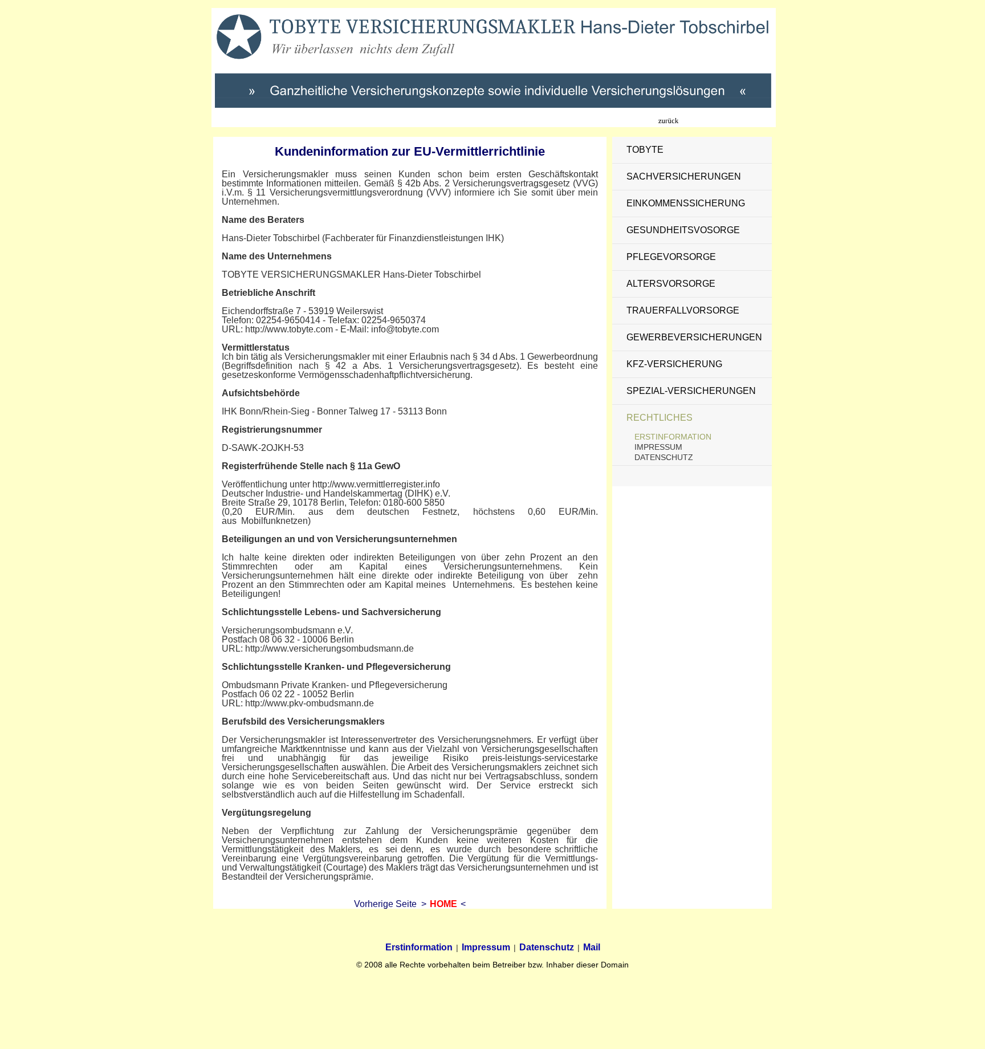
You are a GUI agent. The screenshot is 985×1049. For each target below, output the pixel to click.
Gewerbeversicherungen (694, 337)
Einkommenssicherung (685, 203)
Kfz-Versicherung (674, 364)
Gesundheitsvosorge (683, 230)
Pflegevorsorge (671, 257)
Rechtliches (659, 417)
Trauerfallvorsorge (682, 310)
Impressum (658, 447)
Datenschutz (663, 457)
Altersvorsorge (670, 283)
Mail (591, 947)
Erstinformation (672, 436)
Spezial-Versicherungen (691, 391)
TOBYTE (645, 149)
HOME (443, 904)
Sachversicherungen (683, 176)
